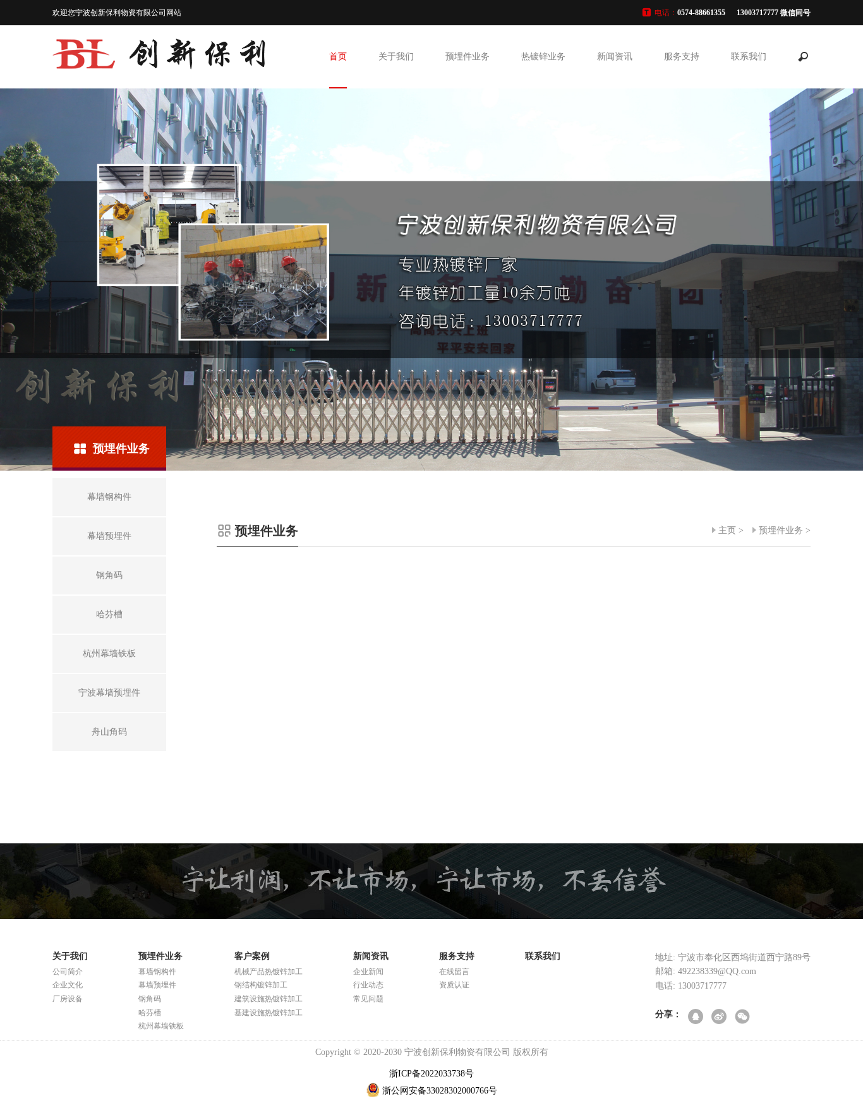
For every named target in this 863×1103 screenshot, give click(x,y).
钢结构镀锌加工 (260, 984)
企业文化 (67, 984)
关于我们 (396, 56)
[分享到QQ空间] (696, 1017)
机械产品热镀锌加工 (268, 971)
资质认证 (454, 984)
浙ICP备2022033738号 (431, 1073)
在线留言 (454, 971)
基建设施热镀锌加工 (268, 1012)
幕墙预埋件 (157, 984)
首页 (338, 56)
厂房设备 (67, 998)
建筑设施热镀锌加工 (268, 998)
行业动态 (368, 984)
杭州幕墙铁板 (161, 1026)
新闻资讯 (614, 56)
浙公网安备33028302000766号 (439, 1090)
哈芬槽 (149, 1012)
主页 (727, 530)
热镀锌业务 (543, 56)
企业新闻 (368, 971)
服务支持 (681, 56)
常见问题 (368, 998)
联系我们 (748, 56)
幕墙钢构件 (157, 971)
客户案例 (252, 956)
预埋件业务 (467, 56)
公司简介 (67, 971)
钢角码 (149, 998)
